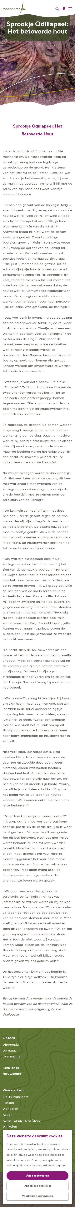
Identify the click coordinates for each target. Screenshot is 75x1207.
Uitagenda (11, 1044)
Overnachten (12, 1056)
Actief (7, 1114)
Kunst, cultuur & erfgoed (22, 1120)
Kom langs (11, 1068)
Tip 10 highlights (15, 1097)
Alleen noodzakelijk (37, 1186)
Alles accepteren (37, 1175)
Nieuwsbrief (12, 1073)
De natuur (10, 1050)
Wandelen (10, 1109)
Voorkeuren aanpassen (37, 1196)
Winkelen (10, 1126)
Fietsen (8, 1103)
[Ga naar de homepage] (14, 7)
